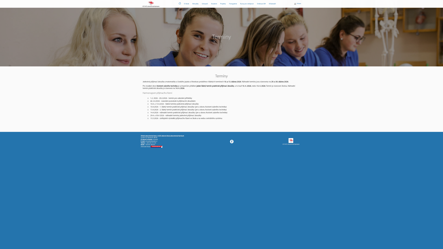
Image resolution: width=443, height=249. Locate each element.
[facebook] (232, 141)
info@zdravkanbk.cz (151, 141)
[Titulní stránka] (179, 4)
